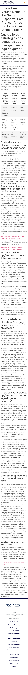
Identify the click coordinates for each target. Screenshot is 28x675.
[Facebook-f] (15, 621)
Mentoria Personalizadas (14, 650)
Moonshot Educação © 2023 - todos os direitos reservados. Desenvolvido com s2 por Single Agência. (14, 614)
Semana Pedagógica (14, 633)
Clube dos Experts (14, 630)
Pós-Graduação (14, 628)
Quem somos (14, 657)
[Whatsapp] (17, 621)
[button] (24, 2)
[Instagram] (10, 621)
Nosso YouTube (14, 663)
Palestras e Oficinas (14, 647)
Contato (14, 666)
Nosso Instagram (14, 660)
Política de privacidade (14, 618)
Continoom (14, 641)
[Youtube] (12, 621)
